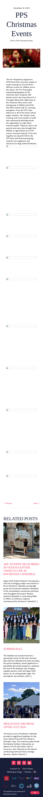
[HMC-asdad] (14, 778)
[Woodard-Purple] (36, 778)
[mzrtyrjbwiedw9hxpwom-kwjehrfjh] (29, 785)
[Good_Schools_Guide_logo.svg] (6, 777)
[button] (35, 772)
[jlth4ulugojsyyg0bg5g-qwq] (14, 786)
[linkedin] (29, 763)
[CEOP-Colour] (21, 784)
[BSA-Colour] (6, 786)
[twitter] (24, 763)
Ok (35, 792)
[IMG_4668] (21, 608)
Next (36, 503)
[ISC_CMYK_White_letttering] (29, 778)
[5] (21, 523)
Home (12, 41)
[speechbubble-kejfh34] (36, 784)
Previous (8, 503)
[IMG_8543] (21, 683)
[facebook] (14, 763)
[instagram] (19, 763)
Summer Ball (13, 648)
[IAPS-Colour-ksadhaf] (21, 778)
